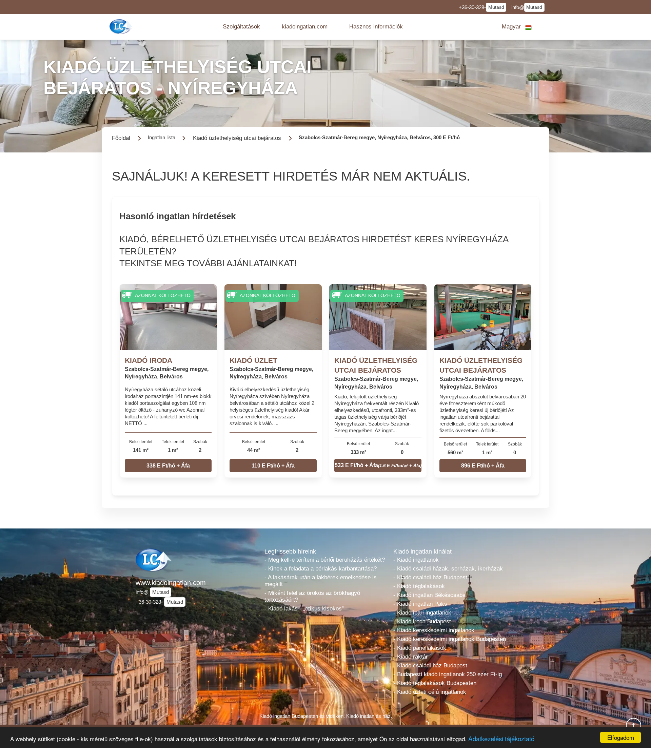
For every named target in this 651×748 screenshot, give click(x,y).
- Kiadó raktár (410, 656)
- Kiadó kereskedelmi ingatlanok (433, 630)
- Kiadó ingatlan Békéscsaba (429, 595)
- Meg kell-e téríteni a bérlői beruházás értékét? (324, 560)
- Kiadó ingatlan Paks (420, 604)
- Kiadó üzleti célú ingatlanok (429, 692)
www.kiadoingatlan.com (171, 582)
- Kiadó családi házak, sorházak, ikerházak (448, 568)
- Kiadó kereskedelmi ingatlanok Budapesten (449, 639)
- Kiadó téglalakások (419, 586)
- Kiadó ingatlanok (416, 560)
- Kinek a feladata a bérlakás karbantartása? (320, 568)
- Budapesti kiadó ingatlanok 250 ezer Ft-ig (447, 674)
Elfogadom (620, 737)
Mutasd (496, 7)
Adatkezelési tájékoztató (501, 738)
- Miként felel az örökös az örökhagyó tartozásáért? (312, 596)
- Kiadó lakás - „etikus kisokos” (304, 608)
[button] (241, 27)
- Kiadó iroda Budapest (422, 621)
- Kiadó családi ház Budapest (430, 577)
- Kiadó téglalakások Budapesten (434, 683)
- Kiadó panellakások (419, 648)
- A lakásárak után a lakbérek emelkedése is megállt (320, 580)
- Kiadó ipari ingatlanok (422, 612)
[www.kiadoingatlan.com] (122, 26)
